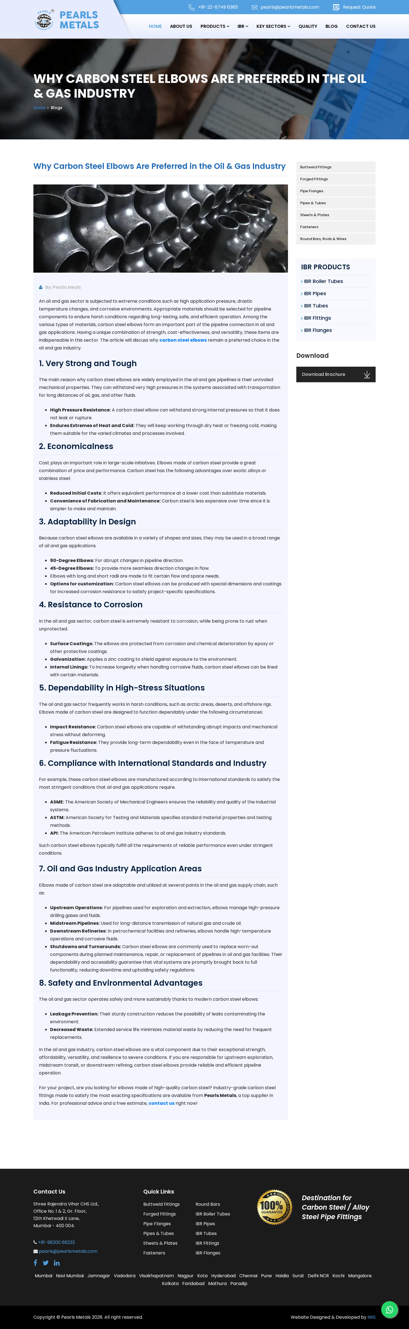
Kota (202, 1276)
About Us (181, 26)
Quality (308, 26)
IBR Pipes (315, 293)
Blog (332, 26)
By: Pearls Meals (63, 287)
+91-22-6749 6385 (218, 7)
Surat (298, 1276)
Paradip (238, 1283)
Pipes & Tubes (313, 203)
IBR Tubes (316, 305)
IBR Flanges (318, 330)
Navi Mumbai (70, 1276)
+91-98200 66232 (56, 1242)
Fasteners (309, 227)
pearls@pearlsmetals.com (290, 7)
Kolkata (170, 1283)
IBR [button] (241, 26)
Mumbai (43, 1276)
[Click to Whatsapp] (389, 1309)
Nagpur (186, 1276)
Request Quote (359, 7)
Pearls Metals (76, 1317)
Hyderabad (223, 1276)
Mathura (217, 1283)
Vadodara (124, 1276)
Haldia (282, 1276)
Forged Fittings (314, 179)
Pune (266, 1276)
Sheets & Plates (314, 215)
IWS (372, 1317)
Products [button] (213, 26)
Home (155, 26)
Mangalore (360, 1276)
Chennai (248, 1276)
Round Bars (208, 1204)
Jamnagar (98, 1276)
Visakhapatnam (156, 1276)
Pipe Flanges (311, 191)
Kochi (338, 1276)
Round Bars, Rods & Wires (323, 238)
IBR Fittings (317, 317)
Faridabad (193, 1283)
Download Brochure (323, 374)
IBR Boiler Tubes (323, 281)
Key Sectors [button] (271, 26)
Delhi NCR (318, 1276)
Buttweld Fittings (315, 167)
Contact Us (361, 26)
